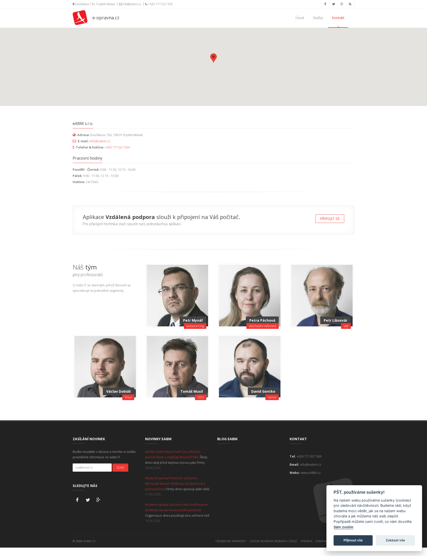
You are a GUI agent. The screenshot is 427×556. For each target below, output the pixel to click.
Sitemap (306, 541)
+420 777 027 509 (160, 4)
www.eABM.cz (310, 472)
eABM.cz (89, 541)
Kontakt (338, 17)
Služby (318, 17)
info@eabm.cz (131, 4)
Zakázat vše (395, 540)
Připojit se (330, 218)
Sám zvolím (343, 527)
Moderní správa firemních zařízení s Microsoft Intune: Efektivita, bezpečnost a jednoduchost (175, 483)
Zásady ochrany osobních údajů (273, 541)
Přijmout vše (353, 540)
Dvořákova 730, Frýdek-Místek (94, 4)
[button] (213, 58)
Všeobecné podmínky (230, 541)
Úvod (300, 17)
